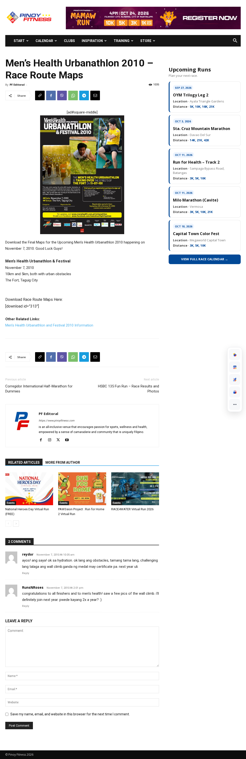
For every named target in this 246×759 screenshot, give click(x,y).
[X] (60, 440)
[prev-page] (8, 524)
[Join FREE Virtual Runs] (234, 379)
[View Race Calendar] (234, 367)
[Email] (95, 95)
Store (145, 41)
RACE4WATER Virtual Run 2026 (132, 509)
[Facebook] (51, 95)
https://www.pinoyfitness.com (56, 420)
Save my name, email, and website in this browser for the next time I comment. (70, 714)
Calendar (44, 41)
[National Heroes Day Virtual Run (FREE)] (29, 488)
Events (11, 503)
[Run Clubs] (234, 391)
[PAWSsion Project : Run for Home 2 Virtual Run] (82, 488)
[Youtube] (69, 440)
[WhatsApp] (73, 95)
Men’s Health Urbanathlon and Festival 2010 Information (49, 325)
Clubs (69, 41)
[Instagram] (51, 440)
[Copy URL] (40, 95)
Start (19, 41)
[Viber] (62, 95)
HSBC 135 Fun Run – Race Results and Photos (128, 388)
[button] (235, 41)
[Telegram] (84, 95)
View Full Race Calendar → (204, 259)
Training (121, 41)
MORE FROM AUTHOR (62, 462)
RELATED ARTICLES (24, 462)
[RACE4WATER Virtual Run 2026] (135, 488)
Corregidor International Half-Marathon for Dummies (39, 388)
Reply (25, 573)
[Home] (234, 354)
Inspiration (92, 41)
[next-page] (16, 524)
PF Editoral (17, 84)
